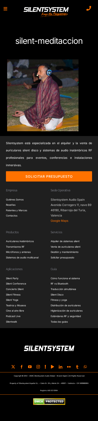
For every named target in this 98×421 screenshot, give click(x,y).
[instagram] (38, 367)
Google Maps (59, 220)
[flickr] (69, 367)
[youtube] (30, 367)
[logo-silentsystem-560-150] (46, 8)
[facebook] (21, 367)
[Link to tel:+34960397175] (88, 8)
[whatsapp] (85, 367)
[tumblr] (77, 367)
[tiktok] (45, 367)
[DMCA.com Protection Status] (49, 401)
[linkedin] (60, 367)
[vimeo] (52, 367)
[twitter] (13, 367)
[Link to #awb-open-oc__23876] (5, 9)
